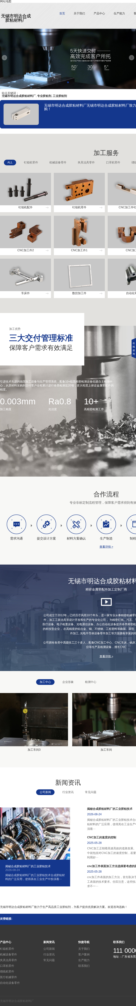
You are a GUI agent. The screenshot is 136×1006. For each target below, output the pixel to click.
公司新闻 (45, 792)
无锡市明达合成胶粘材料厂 (16, 18)
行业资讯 (68, 792)
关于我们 (79, 13)
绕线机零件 (7, 971)
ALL (10, 162)
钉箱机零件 (31, 162)
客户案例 (84, 954)
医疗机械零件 (8, 977)
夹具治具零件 (86, 162)
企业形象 (68, 681)
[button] (68, 82)
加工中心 (45, 681)
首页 (62, 13)
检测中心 (90, 681)
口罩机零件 (113, 162)
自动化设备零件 (10, 982)
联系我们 (84, 965)
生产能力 (119, 13)
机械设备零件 (57, 162)
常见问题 (90, 792)
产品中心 (99, 13)
